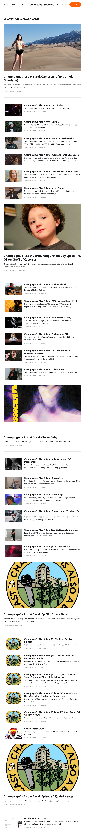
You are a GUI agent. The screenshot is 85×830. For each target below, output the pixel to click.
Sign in (64, 4)
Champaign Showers (42, 4)
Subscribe (75, 5)
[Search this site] (58, 4)
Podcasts (15, 4)
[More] (23, 4)
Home (6, 4)
